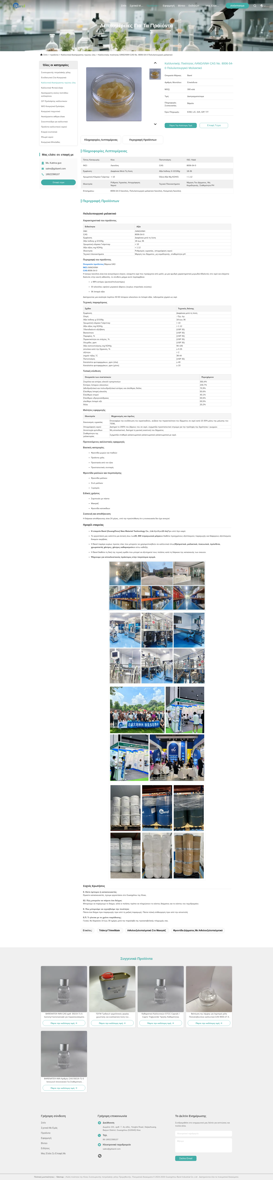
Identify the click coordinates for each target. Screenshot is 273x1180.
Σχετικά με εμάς (136, 5)
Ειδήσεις (45, 1148)
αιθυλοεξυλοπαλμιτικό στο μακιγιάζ (146, 930)
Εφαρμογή (169, 5)
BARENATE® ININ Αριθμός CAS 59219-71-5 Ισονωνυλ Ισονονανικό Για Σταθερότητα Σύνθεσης (64, 1080)
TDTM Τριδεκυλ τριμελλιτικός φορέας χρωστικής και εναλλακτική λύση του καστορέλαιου (112, 1015)
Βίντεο (181, 5)
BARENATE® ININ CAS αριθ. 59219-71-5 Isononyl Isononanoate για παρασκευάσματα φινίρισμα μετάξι (64, 1015)
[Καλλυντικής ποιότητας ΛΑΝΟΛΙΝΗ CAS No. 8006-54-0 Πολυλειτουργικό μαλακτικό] (114, 94)
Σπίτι (123, 5)
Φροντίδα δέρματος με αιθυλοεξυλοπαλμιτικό (198, 930)
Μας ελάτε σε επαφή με (212, 5)
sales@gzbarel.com (56, 168)
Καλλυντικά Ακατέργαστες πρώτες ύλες (78, 55)
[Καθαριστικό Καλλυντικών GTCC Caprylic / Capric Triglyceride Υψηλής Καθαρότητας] (161, 989)
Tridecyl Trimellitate (109, 930)
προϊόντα (152, 5)
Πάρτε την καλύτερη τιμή (180, 125)
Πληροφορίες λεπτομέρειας (101, 139)
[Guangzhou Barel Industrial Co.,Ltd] (20, 5)
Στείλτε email (185, 1158)
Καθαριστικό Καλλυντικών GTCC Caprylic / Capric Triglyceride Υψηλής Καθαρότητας (161, 1015)
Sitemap (60, 1177)
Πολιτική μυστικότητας (44, 1177)
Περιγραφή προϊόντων (143, 139)
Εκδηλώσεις (195, 5)
